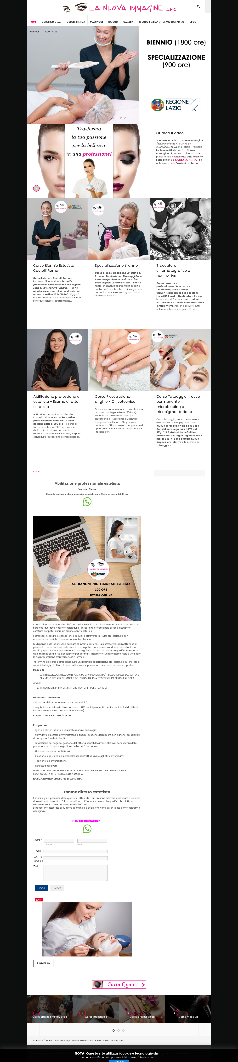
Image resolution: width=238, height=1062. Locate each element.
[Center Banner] (119, 984)
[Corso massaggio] (96, 1009)
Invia (41, 888)
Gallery (128, 22)
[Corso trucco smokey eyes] (50, 1009)
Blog (193, 22)
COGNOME (48, 844)
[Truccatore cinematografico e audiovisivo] (180, 263)
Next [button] (204, 1029)
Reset (57, 888)
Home (32, 22)
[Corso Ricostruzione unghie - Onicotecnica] (119, 394)
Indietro (44, 963)
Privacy (34, 31)
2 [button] (118, 1030)
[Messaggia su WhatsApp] (87, 501)
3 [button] (123, 1030)
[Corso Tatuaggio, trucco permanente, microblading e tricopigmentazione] (180, 394)
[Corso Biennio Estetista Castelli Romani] (57, 263)
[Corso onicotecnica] (142, 1009)
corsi (49, 1040)
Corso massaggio (96, 1017)
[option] (50, 1009)
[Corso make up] (188, 1009)
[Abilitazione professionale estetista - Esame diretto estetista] (57, 394)
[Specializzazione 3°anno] (119, 263)
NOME (79, 844)
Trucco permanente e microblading (161, 22)
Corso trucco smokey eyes (50, 1017)
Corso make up (188, 1017)
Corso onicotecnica (142, 1017)
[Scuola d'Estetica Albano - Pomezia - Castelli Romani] (119, 7)
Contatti (51, 31)
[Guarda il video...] (119, 161)
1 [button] (114, 1030)
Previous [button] (33, 1029)
